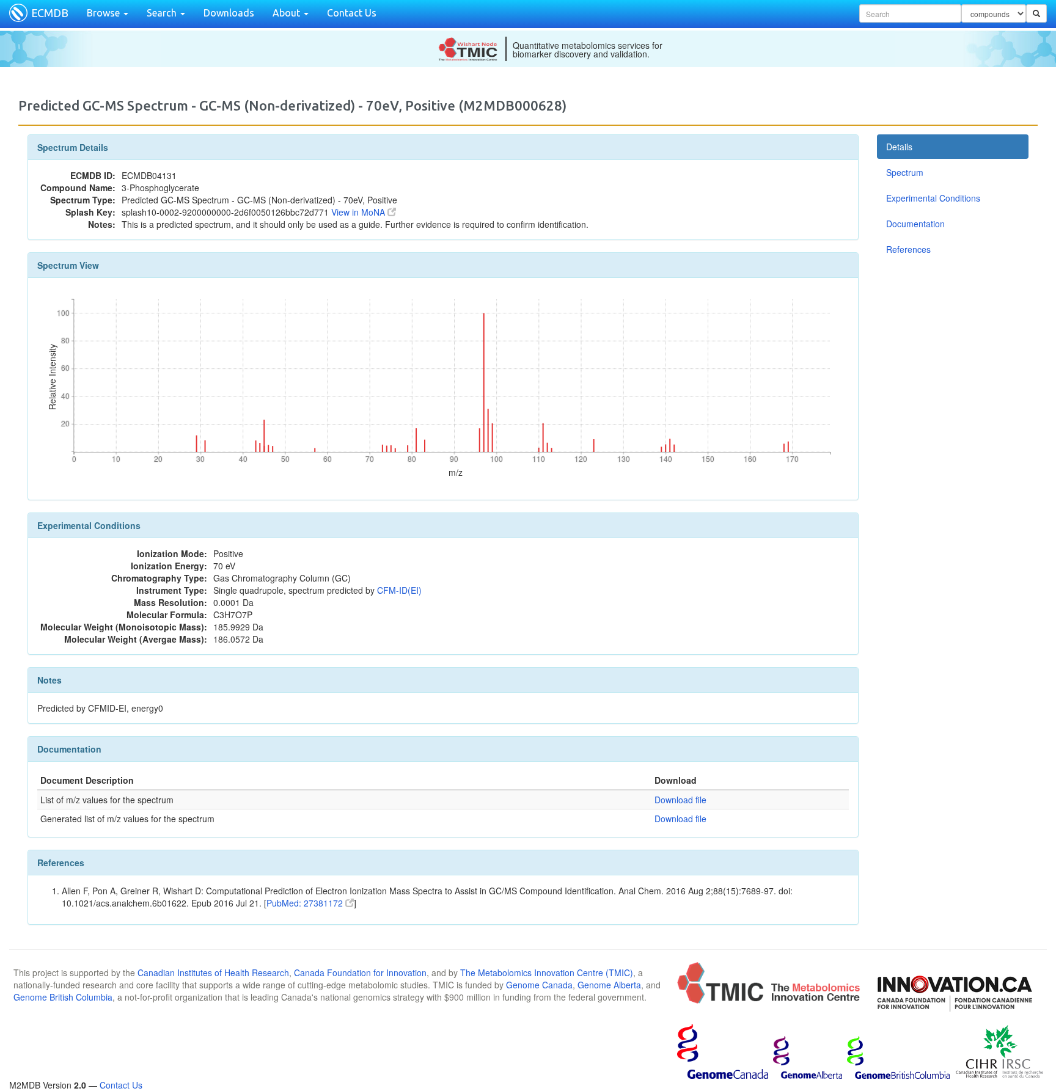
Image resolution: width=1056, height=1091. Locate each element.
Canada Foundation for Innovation (360, 972)
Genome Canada (539, 985)
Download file (680, 800)
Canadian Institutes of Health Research (213, 972)
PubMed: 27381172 (305, 903)
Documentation (915, 223)
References (908, 249)
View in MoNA (359, 212)
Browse (104, 12)
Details (899, 146)
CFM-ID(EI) (399, 590)
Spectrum (904, 172)
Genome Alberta (609, 985)
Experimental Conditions (933, 198)
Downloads (229, 12)
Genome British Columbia (62, 997)
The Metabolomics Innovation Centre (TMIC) (546, 972)
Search (163, 12)
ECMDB (49, 13)
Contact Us (351, 12)
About (287, 12)
